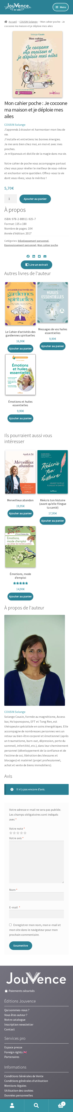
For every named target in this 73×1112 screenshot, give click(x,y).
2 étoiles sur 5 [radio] (14, 833)
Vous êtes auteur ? (15, 1015)
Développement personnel (33, 240)
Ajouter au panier (35, 199)
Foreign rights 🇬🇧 (15, 1052)
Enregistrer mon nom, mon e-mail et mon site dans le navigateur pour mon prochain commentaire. (35, 929)
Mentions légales (15, 1085)
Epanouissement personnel (20, 245)
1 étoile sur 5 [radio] (10, 833)
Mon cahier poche (47, 245)
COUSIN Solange (28, 21)
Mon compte (12, 1105)
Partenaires (11, 1057)
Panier (56, 1102)
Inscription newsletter (18, 1024)
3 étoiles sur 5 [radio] (17, 833)
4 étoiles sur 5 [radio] (21, 833)
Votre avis (16, 838)
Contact (9, 1029)
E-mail (14, 907)
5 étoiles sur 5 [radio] (24, 833)
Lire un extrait (38, 264)
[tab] (24, 608)
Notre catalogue (14, 1019)
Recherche (36, 1105)
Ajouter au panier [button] (20, 348)
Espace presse (13, 1047)
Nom (13, 890)
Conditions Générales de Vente (23, 1076)
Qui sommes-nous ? (16, 1010)
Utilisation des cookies (18, 1090)
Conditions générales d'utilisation (26, 1081)
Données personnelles (18, 1095)
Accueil (13, 21)
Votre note (17, 828)
